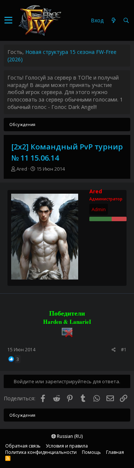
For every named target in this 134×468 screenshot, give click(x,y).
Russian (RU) (69, 436)
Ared (21, 168)
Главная (115, 452)
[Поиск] (126, 21)
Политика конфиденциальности (41, 452)
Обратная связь (23, 446)
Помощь (91, 452)
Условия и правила (67, 446)
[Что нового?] (113, 21)
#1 (124, 349)
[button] (8, 20)
